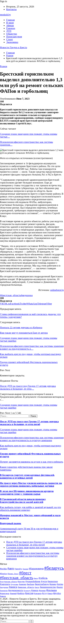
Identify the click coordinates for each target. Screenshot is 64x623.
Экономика (12, 42)
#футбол (57, 593)
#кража (52, 584)
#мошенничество (48, 587)
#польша (51, 590)
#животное (53, 581)
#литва (60, 584)
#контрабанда (42, 584)
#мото (37, 587)
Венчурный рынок (10, 523)
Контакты (11, 9)
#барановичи (36, 568)
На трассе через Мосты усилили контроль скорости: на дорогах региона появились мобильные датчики (31, 484)
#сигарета (37, 593)
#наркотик (4, 590)
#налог (60, 587)
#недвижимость (15, 590)
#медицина (27, 295)
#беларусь (54, 567)
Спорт (9, 39)
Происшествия (14, 36)
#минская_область (26, 587)
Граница (10, 28)
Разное (3, 66)
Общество (11, 34)
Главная (10, 20)
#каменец (22, 584)
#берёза (3, 573)
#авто (10, 568)
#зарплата (5, 584)
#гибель (43, 578)
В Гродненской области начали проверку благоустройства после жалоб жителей (23, 500)
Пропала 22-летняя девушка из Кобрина (21, 327)
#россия (29, 593)
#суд (44, 593)
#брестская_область (10, 295)
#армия (25, 569)
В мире (10, 22)
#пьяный (13, 593)
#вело (36, 578)
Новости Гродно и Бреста (13, 47)
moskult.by (5, 14)
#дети (44, 581)
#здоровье (14, 584)
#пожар (42, 590)
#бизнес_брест (12, 574)
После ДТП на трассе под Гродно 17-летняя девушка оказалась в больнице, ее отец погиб (29, 423)
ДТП (8, 31)
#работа (20, 593)
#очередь (27, 590)
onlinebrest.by (57, 290)
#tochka (3, 568)
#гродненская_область (8, 581)
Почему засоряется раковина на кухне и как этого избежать (31, 461)
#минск (13, 587)
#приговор (4, 593)
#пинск (34, 590)
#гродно (21, 581)
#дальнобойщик (32, 581)
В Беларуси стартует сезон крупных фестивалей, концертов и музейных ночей (27, 476)
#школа (3, 596)
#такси (50, 594)
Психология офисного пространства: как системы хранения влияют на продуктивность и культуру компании (32, 439)
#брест (25, 573)
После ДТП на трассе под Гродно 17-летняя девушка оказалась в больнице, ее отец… (28, 387)
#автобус (18, 569)
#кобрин (30, 584)
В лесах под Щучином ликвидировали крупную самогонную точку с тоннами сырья (27, 492)
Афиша (10, 25)
